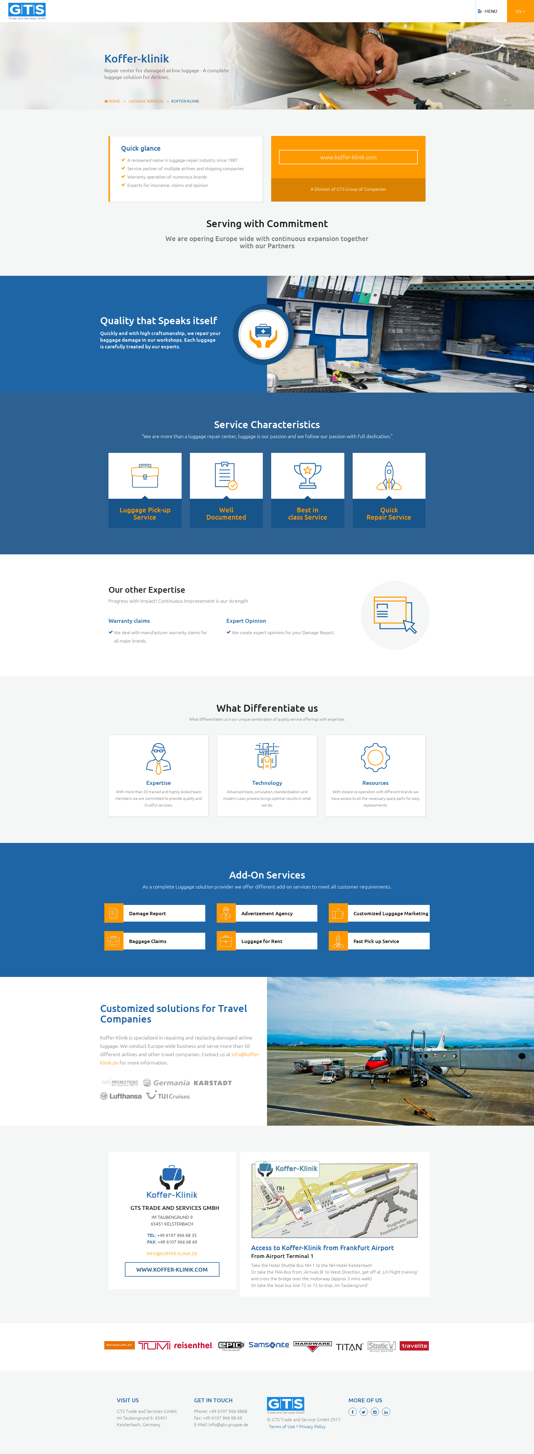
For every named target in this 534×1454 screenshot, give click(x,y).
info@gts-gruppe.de (228, 1424)
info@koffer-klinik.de (172, 1253)
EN (519, 11)
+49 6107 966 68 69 (222, 1418)
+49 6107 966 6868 (228, 1411)
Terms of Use (282, 1426)
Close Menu (499, 9)
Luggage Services (146, 100)
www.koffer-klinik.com (348, 157)
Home (114, 100)
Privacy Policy (312, 1426)
